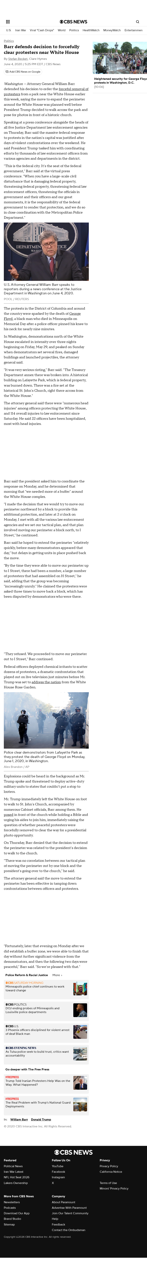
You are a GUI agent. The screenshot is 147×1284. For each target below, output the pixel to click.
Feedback (58, 1224)
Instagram (58, 1177)
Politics (74, 30)
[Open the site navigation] (28, 21)
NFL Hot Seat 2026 (16, 1177)
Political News (13, 1166)
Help (55, 1218)
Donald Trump (41, 1119)
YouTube (57, 1166)
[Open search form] (137, 22)
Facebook (58, 1171)
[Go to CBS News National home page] (73, 22)
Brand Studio (12, 1218)
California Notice (111, 1171)
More (56, 975)
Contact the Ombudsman (68, 1230)
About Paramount (63, 1202)
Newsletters (12, 1202)
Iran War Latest (13, 1171)
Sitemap (9, 1224)
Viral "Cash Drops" (42, 30)
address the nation (46, 682)
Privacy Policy (109, 1166)
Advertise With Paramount (69, 1207)
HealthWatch (91, 30)
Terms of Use (108, 1183)
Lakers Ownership (16, 1183)
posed (8, 815)
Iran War (20, 30)
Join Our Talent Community (70, 1213)
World (61, 30)
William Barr (19, 1119)
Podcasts (10, 1207)
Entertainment (134, 30)
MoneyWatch (112, 30)
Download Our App (16, 1213)
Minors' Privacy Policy (114, 1188)
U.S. (8, 30)
